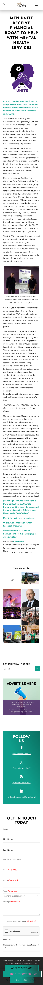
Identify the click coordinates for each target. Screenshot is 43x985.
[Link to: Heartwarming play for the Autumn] (12, 613)
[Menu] (36, 5)
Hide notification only (23, 974)
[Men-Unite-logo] (21, 77)
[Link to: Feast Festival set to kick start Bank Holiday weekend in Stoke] (30, 616)
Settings (21, 980)
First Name (8, 839)
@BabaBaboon (14, 797)
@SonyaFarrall (28, 797)
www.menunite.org (26, 518)
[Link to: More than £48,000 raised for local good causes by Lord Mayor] (30, 634)
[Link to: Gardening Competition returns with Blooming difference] (30, 578)
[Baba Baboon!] (21, 4)
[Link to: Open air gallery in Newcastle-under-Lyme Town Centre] (12, 634)
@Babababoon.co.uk (21, 753)
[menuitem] (36, 5)
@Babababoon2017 (22, 768)
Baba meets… (19, 541)
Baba (29, 552)
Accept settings (21, 968)
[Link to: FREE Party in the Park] (12, 598)
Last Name (8, 850)
